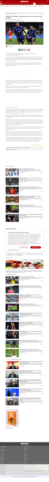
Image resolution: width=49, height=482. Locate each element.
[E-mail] (26, 50)
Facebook (16, 147)
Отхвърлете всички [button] (24, 247)
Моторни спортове (40, 5)
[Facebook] (19, 50)
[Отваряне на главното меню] (1, 1)
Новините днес (3, 446)
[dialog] (24, 241)
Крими (32, 3)
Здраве (25, 459)
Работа (2, 469)
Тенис (19, 5)
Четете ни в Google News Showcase (32, 466)
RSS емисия (3, 465)
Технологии (28, 3)
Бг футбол (1, 5)
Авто (25, 3)
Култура (45, 3)
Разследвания (15, 3)
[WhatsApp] (22, 50)
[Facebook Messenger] (24, 50)
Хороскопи (37, 3)
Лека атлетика (34, 5)
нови (20, 359)
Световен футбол (7, 5)
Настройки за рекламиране (17, 243)
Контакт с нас (3, 472)
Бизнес (20, 3)
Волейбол (15, 5)
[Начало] (24, 1)
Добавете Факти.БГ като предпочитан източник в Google (35, 468)
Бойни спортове (23, 5)
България (5, 3)
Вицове (2, 462)
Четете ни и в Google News (12, 149)
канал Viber (27, 147)
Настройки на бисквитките (12, 244)
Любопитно (42, 3)
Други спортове (28, 5)
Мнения (11, 3)
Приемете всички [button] (35, 247)
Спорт (34, 3)
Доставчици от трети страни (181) (23, 238)
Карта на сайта (3, 468)
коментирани (15, 359)
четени (10, 359)
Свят (8, 3)
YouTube (23, 147)
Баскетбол (12, 5)
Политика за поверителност (23, 244)
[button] (13, 249)
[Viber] (29, 50)
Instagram (20, 147)
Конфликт (2, 459)
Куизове (25, 462)
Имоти (22, 3)
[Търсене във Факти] (47, 1)
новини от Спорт (12, 274)
